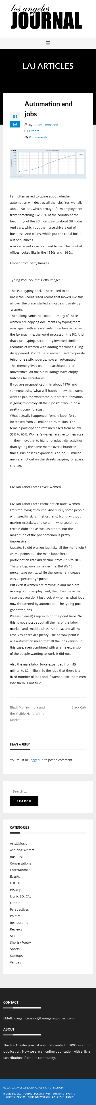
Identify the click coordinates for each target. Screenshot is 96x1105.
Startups (16, 955)
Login (69, 1096)
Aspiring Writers (22, 850)
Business (16, 856)
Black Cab (78, 707)
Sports (15, 949)
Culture (58, 1093)
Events (15, 876)
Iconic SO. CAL (20, 896)
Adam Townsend (45, 125)
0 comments (38, 137)
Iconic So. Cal (12, 1093)
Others (34, 131)
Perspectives (19, 909)
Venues (15, 962)
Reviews (16, 929)
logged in (37, 760)
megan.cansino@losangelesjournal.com (44, 1018)
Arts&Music (18, 843)
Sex (12, 936)
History (15, 889)
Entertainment (21, 870)
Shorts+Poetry (20, 942)
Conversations (20, 863)
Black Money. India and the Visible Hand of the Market (27, 713)
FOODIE (15, 883)
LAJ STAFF (58, 1096)
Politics (15, 916)
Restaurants (19, 922)
